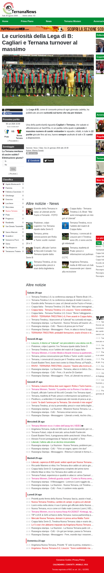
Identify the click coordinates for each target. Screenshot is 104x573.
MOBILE (79, 565)
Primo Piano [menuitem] (27, 21)
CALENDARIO (58, 565)
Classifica (8, 179)
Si (5, 161)
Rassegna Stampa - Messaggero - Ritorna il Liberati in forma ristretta (64, 452)
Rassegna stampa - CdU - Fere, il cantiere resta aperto (57, 488)
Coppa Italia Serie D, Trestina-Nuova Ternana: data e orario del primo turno (67, 521)
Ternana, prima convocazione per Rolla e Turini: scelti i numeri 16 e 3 (64, 356)
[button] (13, 169)
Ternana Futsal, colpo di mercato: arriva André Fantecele (58, 432)
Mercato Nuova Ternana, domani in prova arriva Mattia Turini (60, 518)
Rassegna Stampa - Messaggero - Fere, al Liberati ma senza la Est (63, 376)
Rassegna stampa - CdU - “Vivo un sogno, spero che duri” (59, 448)
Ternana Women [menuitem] (72, 21)
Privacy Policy (79, 560)
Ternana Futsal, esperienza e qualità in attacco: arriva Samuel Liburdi (64, 475)
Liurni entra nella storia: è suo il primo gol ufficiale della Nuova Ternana (65, 505)
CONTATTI (70, 565)
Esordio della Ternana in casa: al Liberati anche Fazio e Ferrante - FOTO (45, 211)
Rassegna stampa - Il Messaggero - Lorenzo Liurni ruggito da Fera (63, 482)
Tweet (50, 160)
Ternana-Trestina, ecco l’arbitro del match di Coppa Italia (81, 226)
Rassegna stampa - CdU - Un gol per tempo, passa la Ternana (61, 531)
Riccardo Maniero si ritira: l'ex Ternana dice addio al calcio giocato (63, 465)
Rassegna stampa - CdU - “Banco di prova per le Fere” (57, 326)
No (6, 165)
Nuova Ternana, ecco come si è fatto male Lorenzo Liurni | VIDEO (62, 508)
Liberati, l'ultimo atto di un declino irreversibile (53, 442)
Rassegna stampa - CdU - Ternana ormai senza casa (56, 412)
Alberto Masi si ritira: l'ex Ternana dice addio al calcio (56, 472)
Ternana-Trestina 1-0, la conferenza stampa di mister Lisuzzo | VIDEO (64, 300)
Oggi (99, 243)
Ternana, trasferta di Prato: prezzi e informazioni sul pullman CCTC (63, 396)
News (35, 148)
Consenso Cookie (63, 560)
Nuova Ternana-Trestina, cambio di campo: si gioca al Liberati (61, 502)
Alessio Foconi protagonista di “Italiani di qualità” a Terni (58, 439)
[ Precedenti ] (13, 141)
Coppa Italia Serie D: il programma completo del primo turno (60, 469)
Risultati (13, 174)
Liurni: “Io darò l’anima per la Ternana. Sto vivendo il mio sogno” (61, 402)
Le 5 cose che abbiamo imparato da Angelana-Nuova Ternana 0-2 (63, 525)
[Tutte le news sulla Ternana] (19, 8)
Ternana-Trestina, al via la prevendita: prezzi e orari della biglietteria (45, 265)
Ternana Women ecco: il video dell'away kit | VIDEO (56, 426)
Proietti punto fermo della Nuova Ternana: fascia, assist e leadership (64, 499)
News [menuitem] (49, 21)
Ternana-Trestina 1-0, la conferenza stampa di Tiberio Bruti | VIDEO (63, 297)
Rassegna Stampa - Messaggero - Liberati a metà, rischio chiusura (63, 415)
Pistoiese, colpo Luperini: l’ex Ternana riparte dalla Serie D (44, 226)
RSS (86, 565)
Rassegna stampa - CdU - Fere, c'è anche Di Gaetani (56, 372)
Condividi (34, 160)
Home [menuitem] (5, 21)
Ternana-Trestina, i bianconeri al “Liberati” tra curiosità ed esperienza (64, 320)
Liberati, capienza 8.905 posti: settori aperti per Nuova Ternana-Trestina (65, 462)
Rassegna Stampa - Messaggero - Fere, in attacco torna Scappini (62, 329)
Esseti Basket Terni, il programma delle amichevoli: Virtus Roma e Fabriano (67, 435)
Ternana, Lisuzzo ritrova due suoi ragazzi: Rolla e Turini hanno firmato (64, 386)
